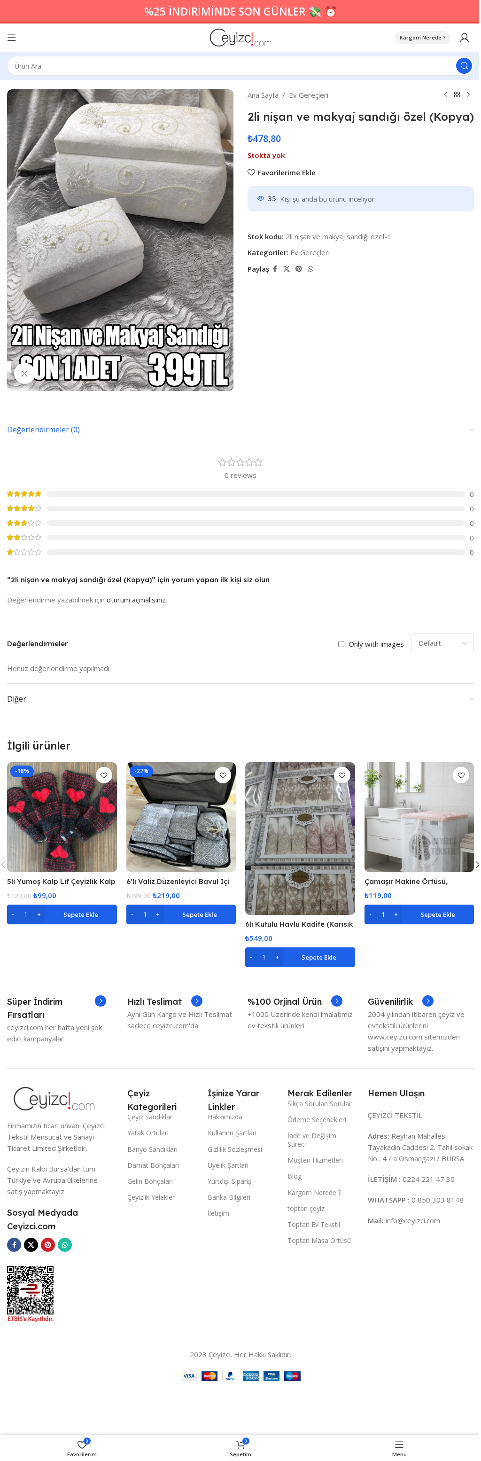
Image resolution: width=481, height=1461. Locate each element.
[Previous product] (445, 95)
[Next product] (468, 95)
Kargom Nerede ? (423, 37)
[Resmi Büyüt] (24, 373)
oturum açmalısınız (136, 599)
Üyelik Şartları (228, 1165)
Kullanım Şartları (232, 1132)
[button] (62, 914)
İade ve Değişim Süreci (311, 1139)
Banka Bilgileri (229, 1197)
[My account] (464, 37)
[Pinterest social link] (299, 269)
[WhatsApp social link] (310, 269)
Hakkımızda (225, 1116)
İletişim (218, 1213)
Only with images (376, 643)
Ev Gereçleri (308, 95)
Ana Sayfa (263, 95)
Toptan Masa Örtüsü (319, 1240)
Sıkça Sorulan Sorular (319, 1103)
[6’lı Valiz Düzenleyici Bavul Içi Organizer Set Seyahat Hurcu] (181, 817)
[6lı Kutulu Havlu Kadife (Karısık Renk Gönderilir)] (300, 838)
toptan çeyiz (306, 1208)
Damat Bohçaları (153, 1165)
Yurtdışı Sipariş (229, 1181)
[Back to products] (457, 95)
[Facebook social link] (274, 269)
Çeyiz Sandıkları (150, 1116)
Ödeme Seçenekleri (316, 1119)
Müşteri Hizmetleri (315, 1160)
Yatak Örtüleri (148, 1132)
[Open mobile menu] (11, 37)
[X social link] (286, 269)
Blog (294, 1176)
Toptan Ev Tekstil (313, 1224)
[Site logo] (241, 36)
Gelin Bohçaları (150, 1181)
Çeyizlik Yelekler (151, 1197)
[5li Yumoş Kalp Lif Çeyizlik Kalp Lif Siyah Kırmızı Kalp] (62, 817)
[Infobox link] (56, 1008)
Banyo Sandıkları (152, 1149)
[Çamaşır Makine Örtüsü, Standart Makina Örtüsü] (419, 817)
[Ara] (464, 66)
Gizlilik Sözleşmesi (235, 1149)
